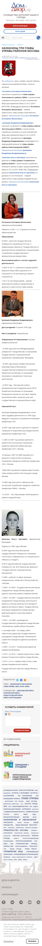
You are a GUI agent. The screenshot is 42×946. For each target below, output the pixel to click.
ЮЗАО (22, 686)
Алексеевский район (25, 691)
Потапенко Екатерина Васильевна (17, 91)
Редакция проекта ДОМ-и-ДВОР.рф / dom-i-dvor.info (19, 58)
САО (36, 841)
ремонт (17, 838)
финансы (7, 857)
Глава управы (29, 798)
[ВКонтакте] (21, 680)
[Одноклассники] (25, 680)
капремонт (26, 809)
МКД (35, 814)
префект (34, 830)
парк (5, 827)
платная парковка (31, 827)
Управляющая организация (26, 854)
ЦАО (36, 857)
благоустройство (26, 790)
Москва (27, 817)
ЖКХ (6, 806)
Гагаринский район (12, 693)
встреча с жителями (21, 793)
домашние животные (12, 804)
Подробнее (8, 941)
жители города (31, 804)
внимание (7, 793)
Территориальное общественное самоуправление (22, 777)
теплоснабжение (21, 846)
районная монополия (22, 836)
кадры (35, 806)
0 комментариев (31, 59)
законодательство (20, 806)
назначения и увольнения (21, 684)
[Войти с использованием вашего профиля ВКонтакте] (6, 714)
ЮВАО (27, 686)
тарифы (34, 844)
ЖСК (10, 806)
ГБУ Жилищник (26, 796)
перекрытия (20, 827)
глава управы (9, 686)
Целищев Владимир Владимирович (17, 123)
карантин (35, 809)
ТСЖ (6, 849)
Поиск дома (20, 31)
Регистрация (16, 711)
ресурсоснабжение (24, 841)
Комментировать (22, 730)
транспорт (33, 846)
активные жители (11, 790)
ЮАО (15, 859)
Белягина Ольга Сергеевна (13, 157)
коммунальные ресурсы (14, 812)
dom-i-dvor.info (25, 914)
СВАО (17, 686)
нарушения (9, 822)
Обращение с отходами (22, 766)
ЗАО (30, 806)
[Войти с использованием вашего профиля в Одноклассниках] (9, 714)
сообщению (9, 81)
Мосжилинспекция (12, 817)
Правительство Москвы (16, 830)
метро (17, 814)
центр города (8, 859)
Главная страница (8, 44)
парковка (11, 827)
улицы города (16, 849)
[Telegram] (17, 680)
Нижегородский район (13, 695)
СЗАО (12, 844)
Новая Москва (24, 822)
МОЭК (35, 817)
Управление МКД (14, 851)
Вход (7, 711)
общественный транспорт (27, 825)
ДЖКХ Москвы (32, 801)
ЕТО (22, 804)
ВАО (36, 790)
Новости (20, 44)
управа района (31, 849)
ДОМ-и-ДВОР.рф (9, 914)
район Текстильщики (12, 698)
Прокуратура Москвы (22, 833)
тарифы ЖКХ (9, 846)
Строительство (23, 844)
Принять (32, 941)
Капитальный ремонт (22, 754)
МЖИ (27, 814)
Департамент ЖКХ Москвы (15, 801)
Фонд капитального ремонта (22, 857)
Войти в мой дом (20, 26)
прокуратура (8, 833)
